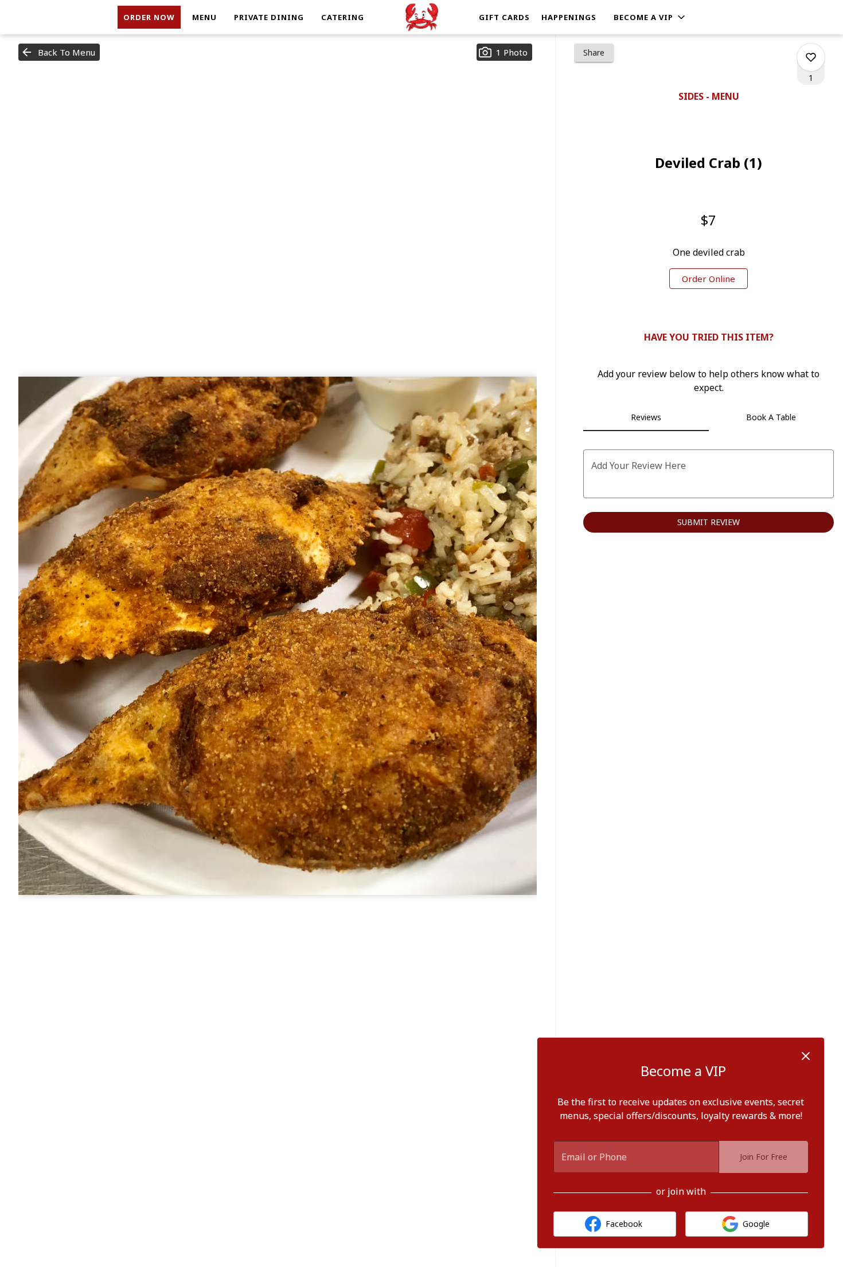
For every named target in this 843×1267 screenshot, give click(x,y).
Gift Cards (504, 17)
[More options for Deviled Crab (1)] (811, 57)
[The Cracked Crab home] (421, 17)
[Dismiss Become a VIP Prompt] (805, 1056)
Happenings (568, 17)
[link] (708, 278)
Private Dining (269, 17)
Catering (342, 17)
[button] (650, 17)
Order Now (149, 17)
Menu (204, 17)
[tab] (645, 417)
